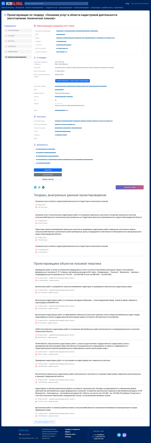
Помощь (68, 437)
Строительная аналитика (49, 433)
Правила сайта (70, 434)
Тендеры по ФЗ (51, 8)
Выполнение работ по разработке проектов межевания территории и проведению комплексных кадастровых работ (83, 287)
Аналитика (118, 8)
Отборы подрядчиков (34, 8)
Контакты (11, 41)
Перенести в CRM (129, 187)
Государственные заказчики (50, 431)
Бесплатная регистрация (140, 3)
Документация (48, 174)
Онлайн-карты (107, 8)
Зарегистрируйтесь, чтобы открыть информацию (72, 81)
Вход (127, 3)
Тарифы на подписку (72, 429)
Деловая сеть (46, 438)
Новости (20, 8)
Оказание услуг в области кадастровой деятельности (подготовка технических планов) (71, 201)
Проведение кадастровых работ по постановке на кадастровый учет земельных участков (72, 360)
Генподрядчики (65, 8)
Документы (12, 46)
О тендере (11, 35)
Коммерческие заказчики (49, 429)
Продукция (95, 8)
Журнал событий (47, 179)
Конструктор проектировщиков (17, 57)
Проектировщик (13, 30)
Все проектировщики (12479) (44, 422)
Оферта (67, 432)
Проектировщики (81, 8)
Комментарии (12, 51)
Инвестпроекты (7, 8)
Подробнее (47, 170)
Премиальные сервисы (48, 436)
